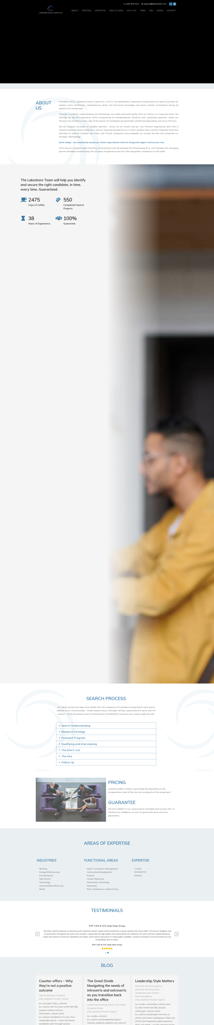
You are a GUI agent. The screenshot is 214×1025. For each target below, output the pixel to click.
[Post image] (59, 974)
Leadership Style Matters (154, 981)
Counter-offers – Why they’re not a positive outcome (56, 985)
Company (60, 995)
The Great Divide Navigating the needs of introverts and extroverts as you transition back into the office (106, 990)
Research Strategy (73, 731)
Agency (42, 995)
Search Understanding (75, 725)
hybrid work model (117, 1004)
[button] (106, 952)
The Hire (66, 756)
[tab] (106, 726)
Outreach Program (73, 737)
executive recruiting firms (147, 989)
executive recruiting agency (148, 986)
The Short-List (70, 750)
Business (51, 995)
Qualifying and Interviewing (79, 744)
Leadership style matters (147, 993)
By (54, 999)
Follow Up (67, 762)
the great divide (95, 1008)
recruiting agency (143, 996)
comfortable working (97, 1004)
